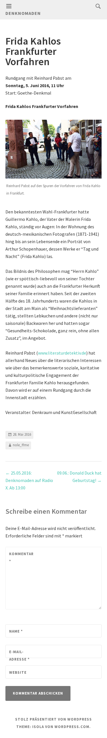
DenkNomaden (23, 13)
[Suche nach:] (97, 6)
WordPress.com (71, 726)
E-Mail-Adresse (19, 655)
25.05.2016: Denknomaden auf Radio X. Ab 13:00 (29, 480)
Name (16, 631)
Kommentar (21, 557)
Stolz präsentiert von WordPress (53, 719)
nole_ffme (21, 445)
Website (18, 672)
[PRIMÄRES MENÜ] (8, 6)
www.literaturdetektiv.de (62, 353)
